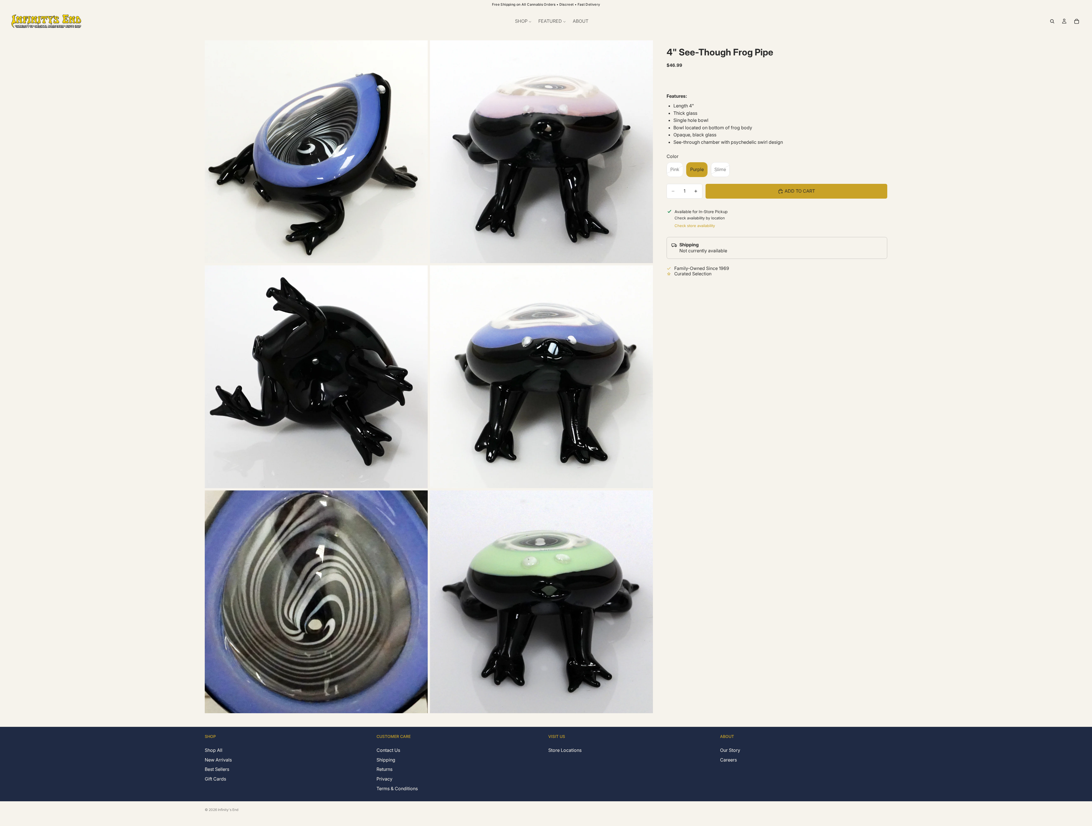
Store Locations (565, 750)
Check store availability (695, 225)
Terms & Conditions (397, 788)
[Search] (1052, 21)
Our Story (730, 750)
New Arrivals (218, 759)
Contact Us (388, 750)
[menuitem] (523, 21)
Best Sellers (217, 769)
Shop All (213, 750)
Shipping (386, 759)
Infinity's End (228, 810)
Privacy (384, 779)
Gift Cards (215, 779)
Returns (384, 769)
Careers (728, 759)
